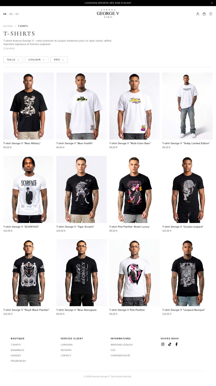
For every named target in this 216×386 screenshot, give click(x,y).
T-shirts (16, 345)
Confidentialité (120, 355)
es (17, 14)
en (10, 14)
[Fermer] (212, 3)
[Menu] (211, 14)
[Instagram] (163, 345)
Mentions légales (122, 345)
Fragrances (18, 361)
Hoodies (16, 355)
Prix (57, 60)
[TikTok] (170, 345)
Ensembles (17, 350)
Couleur (35, 60)
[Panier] (204, 14)
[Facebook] (176, 345)
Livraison (66, 345)
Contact (66, 355)
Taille (11, 60)
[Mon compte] (198, 14)
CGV (113, 350)
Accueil (8, 26)
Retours (66, 350)
